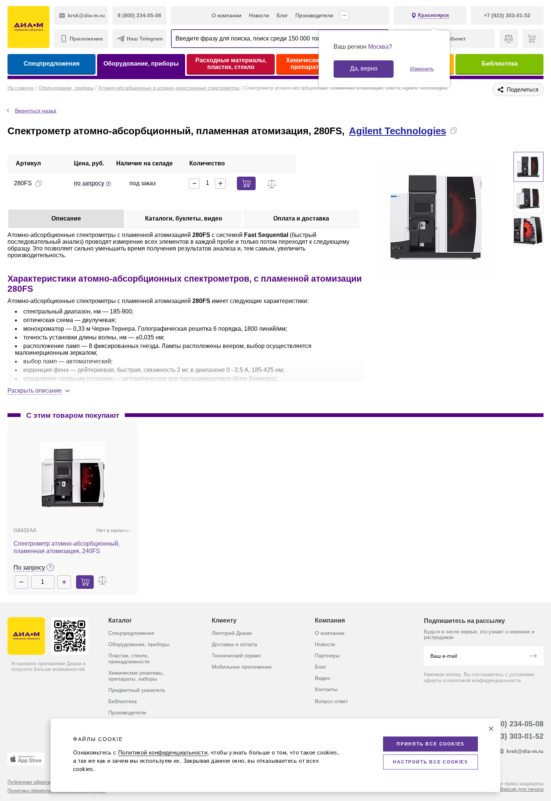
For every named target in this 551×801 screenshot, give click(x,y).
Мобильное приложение (242, 667)
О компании (226, 15)
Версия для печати (522, 789)
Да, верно (363, 68)
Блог (282, 15)
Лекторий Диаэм (232, 633)
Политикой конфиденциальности (162, 752)
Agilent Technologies (397, 130)
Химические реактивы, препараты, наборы (136, 676)
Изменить (422, 69)
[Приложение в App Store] (26, 759)
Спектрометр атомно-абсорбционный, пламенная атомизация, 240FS (66, 547)
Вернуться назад (35, 111)
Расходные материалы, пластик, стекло (231, 63)
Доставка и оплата (234, 644)
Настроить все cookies (430, 762)
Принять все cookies (430, 744)
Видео (322, 678)
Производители (314, 15)
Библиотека (500, 63)
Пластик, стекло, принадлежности (129, 658)
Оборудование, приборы (141, 63)
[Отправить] (533, 656)
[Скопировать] (453, 130)
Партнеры (327, 655)
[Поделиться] (465, 130)
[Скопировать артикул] (38, 183)
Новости (259, 15)
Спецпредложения (51, 63)
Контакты (326, 689)
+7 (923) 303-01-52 (511, 736)
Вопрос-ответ (331, 701)
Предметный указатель (136, 690)
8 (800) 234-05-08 (513, 724)
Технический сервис (236, 655)
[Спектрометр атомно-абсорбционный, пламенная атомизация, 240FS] (72, 474)
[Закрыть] (491, 728)
